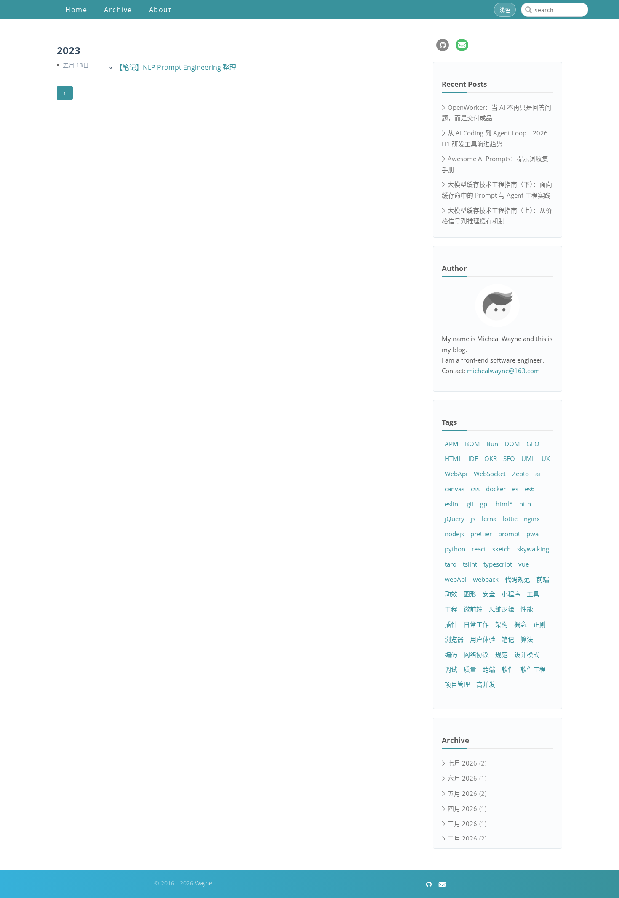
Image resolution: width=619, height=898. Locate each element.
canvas (454, 489)
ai (537, 473)
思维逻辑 (501, 609)
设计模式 (526, 654)
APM (452, 444)
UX (546, 458)
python (455, 549)
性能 (526, 609)
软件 (508, 669)
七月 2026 (462, 763)
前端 (542, 579)
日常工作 (476, 624)
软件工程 (533, 669)
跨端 (489, 669)
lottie (510, 518)
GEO (532, 444)
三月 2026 (462, 823)
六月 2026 (462, 778)
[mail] (462, 45)
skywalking (533, 549)
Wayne (203, 883)
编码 (451, 654)
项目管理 (457, 684)
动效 (451, 594)
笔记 (508, 639)
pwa (532, 534)
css (475, 489)
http (525, 504)
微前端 (473, 609)
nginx (532, 518)
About (160, 9)
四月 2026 (462, 808)
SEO (509, 458)
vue (523, 564)
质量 (470, 669)
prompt (509, 534)
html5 (504, 504)
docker (496, 489)
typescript (497, 564)
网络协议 (476, 654)
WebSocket (490, 473)
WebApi (456, 473)
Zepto (520, 473)
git (470, 504)
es (515, 489)
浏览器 (454, 639)
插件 (451, 624)
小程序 (511, 594)
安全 (489, 594)
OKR (490, 458)
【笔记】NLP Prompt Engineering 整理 (176, 67)
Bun (492, 444)
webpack (486, 579)
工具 (533, 594)
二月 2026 (462, 838)
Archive (118, 9)
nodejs (454, 534)
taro (450, 564)
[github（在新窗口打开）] (442, 45)
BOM (472, 444)
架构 (501, 624)
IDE (473, 458)
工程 (451, 609)
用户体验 (482, 639)
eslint (452, 504)
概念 (520, 624)
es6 (530, 489)
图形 (470, 594)
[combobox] (554, 10)
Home (76, 9)
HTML (453, 458)
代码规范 (517, 579)
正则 (539, 624)
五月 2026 (462, 793)
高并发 (485, 684)
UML (528, 458)
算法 (526, 639)
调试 (451, 669)
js (473, 518)
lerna (489, 518)
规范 (501, 654)
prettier (481, 534)
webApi (456, 579)
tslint (470, 564)
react (479, 549)
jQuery (454, 518)
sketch (501, 549)
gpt (484, 504)
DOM (512, 444)
